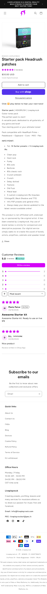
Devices (8, 436)
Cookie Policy (11, 441)
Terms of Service (12, 452)
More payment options (23, 98)
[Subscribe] (39, 394)
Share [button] (6, 241)
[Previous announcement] (4, 4)
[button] (5, 13)
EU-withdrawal (11, 458)
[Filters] (4, 294)
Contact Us (10, 419)
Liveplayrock (26, 550)
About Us (9, 413)
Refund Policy (11, 447)
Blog (7, 430)
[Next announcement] (42, 4)
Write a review (23, 265)
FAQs (7, 424)
